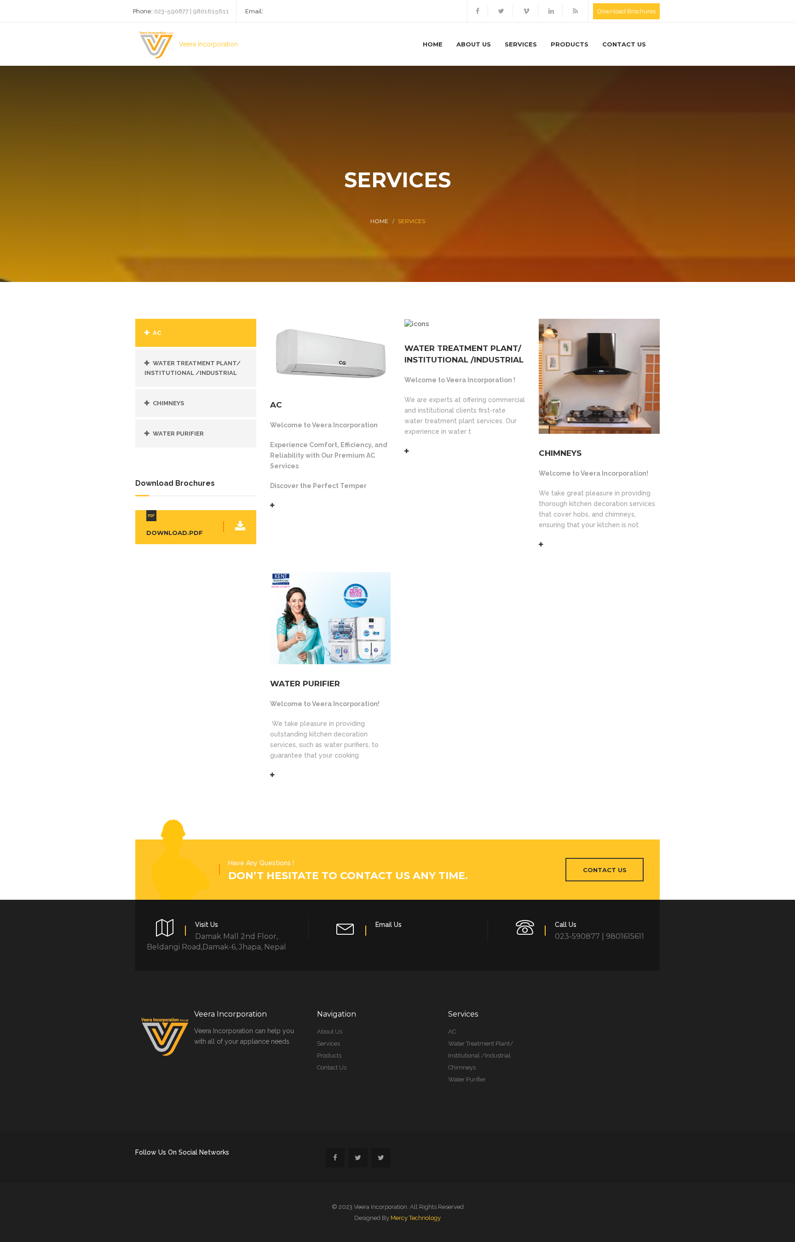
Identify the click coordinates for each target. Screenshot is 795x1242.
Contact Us (624, 44)
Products (569, 44)
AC (157, 332)
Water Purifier (178, 433)
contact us (605, 870)
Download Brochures (626, 11)
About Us (473, 44)
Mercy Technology (416, 1217)
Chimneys (168, 403)
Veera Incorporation (207, 44)
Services (521, 44)
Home (433, 44)
